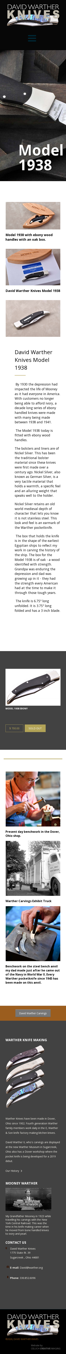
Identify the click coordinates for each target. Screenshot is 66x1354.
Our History (12, 1171)
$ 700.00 (14, 728)
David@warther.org (26, 1267)
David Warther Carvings (33, 1013)
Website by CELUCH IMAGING (45, 1347)
